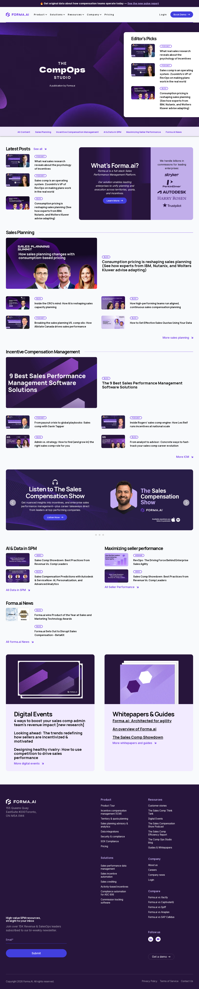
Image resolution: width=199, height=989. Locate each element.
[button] (41, 14)
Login (163, 14)
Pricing (109, 14)
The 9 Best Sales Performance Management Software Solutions (142, 385)
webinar (138, 555)
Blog (164, 88)
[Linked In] (150, 939)
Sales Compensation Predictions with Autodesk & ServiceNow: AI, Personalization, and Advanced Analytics (64, 580)
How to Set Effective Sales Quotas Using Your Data (161, 322)
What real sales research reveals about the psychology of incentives (175, 54)
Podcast (166, 46)
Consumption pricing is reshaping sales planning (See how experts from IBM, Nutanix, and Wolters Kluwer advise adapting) (175, 101)
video (38, 555)
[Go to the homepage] (21, 802)
